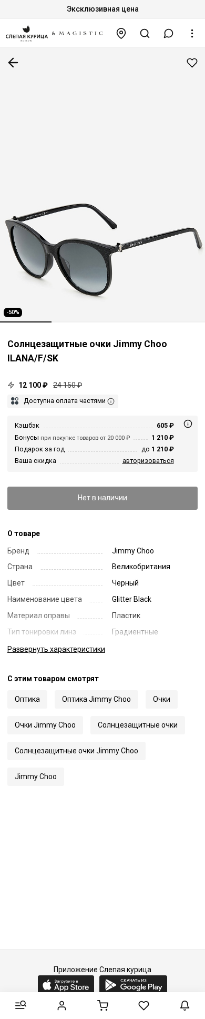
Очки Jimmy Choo (45, 725)
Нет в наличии (102, 497)
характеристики (56, 649)
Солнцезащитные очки (138, 725)
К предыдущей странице (13, 63)
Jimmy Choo (36, 776)
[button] (169, 33)
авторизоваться (148, 461)
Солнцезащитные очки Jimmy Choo (76, 750)
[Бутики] (121, 33)
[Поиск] (145, 33)
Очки (161, 699)
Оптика (27, 699)
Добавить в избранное (192, 63)
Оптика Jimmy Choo (96, 699)
